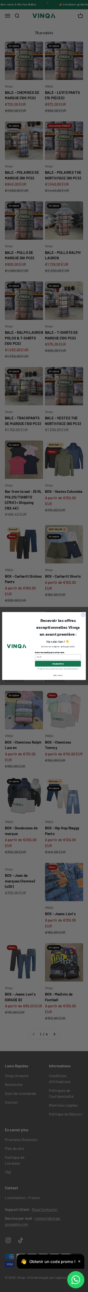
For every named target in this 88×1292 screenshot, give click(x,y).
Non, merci (58, 675)
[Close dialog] (83, 615)
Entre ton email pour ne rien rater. (50, 652)
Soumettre (58, 663)
